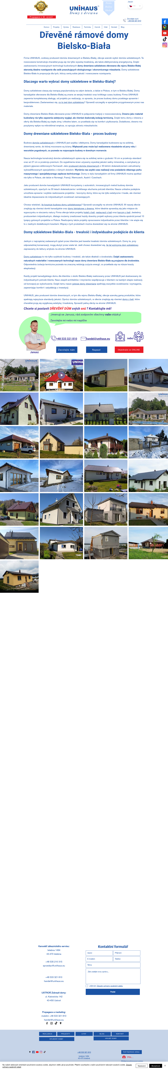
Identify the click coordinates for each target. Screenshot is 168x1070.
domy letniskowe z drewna (81, 208)
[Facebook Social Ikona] (33, 1052)
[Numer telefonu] (124, 20)
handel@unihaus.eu (54, 981)
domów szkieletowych (43, 142)
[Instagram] (41, 1052)
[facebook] (47, 1023)
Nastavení (142, 1066)
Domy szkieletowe (33, 256)
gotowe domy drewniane (84, 283)
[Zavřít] (165, 1066)
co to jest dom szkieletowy (71, 102)
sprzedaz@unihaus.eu (54, 965)
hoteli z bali (89, 212)
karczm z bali (123, 212)
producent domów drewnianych (84, 166)
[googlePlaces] (60, 1023)
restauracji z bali (104, 212)
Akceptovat (155, 1066)
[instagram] (51, 1023)
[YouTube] (37, 1052)
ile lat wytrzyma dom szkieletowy (122, 245)
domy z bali (128, 299)
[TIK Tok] (56, 1023)
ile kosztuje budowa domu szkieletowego (61, 204)
